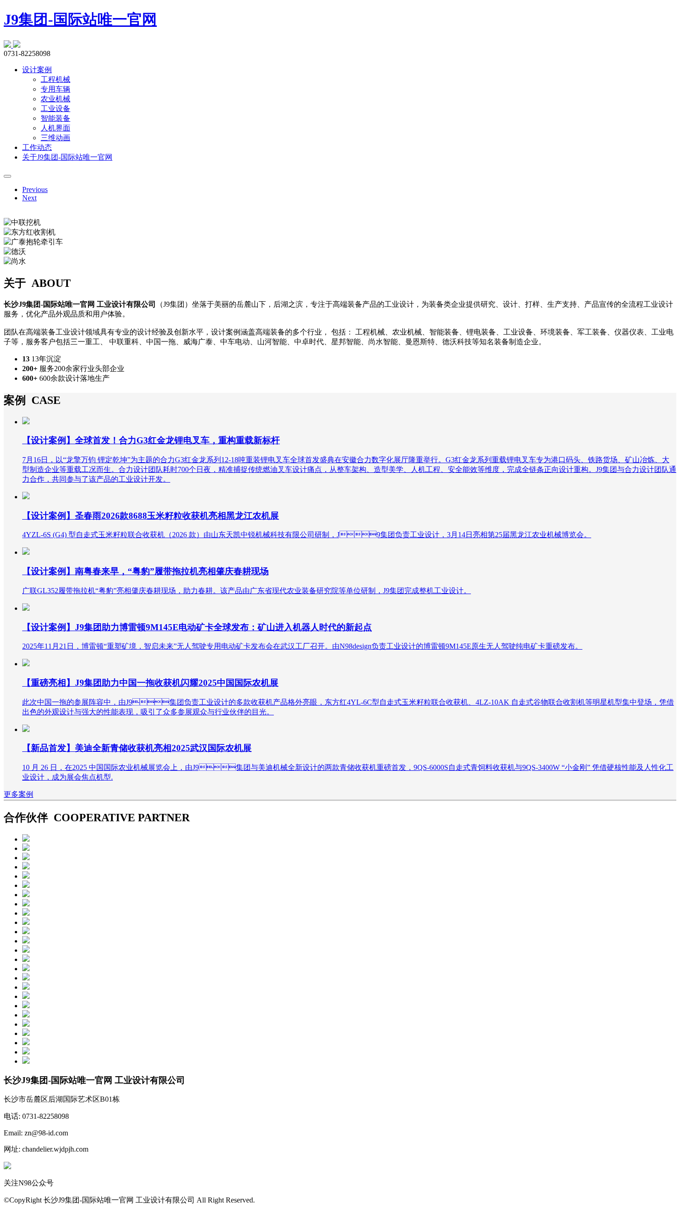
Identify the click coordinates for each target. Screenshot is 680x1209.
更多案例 (18, 794)
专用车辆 (55, 89)
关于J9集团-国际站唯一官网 (67, 157)
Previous (35, 189)
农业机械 (55, 99)
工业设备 (55, 108)
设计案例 (37, 70)
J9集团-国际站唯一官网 (80, 19)
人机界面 (55, 128)
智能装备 (55, 118)
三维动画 (55, 138)
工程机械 (55, 79)
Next (29, 198)
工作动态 (37, 147)
